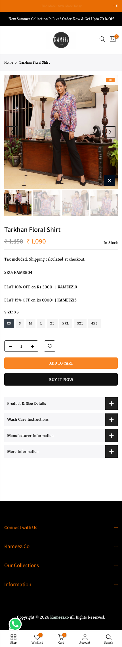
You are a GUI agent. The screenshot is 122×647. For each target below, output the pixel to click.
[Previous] (12, 132)
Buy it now (61, 379)
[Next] (109, 132)
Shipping (37, 259)
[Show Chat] (16, 624)
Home (8, 62)
